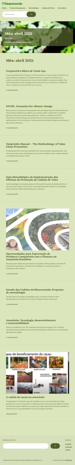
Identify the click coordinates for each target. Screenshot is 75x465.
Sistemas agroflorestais (23, 42)
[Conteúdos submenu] (66, 7)
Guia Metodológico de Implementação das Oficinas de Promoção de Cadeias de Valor (32, 178)
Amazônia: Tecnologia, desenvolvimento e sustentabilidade (31, 321)
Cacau (10, 38)
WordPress (68, 460)
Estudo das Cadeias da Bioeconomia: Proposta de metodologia (35, 291)
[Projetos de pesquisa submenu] (26, 7)
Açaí (6, 38)
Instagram (68, 447)
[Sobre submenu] (7, 7)
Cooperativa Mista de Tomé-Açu (26, 70)
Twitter (67, 450)
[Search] (55, 446)
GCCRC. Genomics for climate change (29, 106)
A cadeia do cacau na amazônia (25, 397)
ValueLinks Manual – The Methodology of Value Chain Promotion (35, 145)
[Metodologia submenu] (39, 7)
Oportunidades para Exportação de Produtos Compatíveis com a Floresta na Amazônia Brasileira (31, 256)
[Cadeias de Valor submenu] (55, 7)
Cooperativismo (10, 42)
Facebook (68, 444)
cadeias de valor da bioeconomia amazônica (22, 460)
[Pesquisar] (31, 14)
